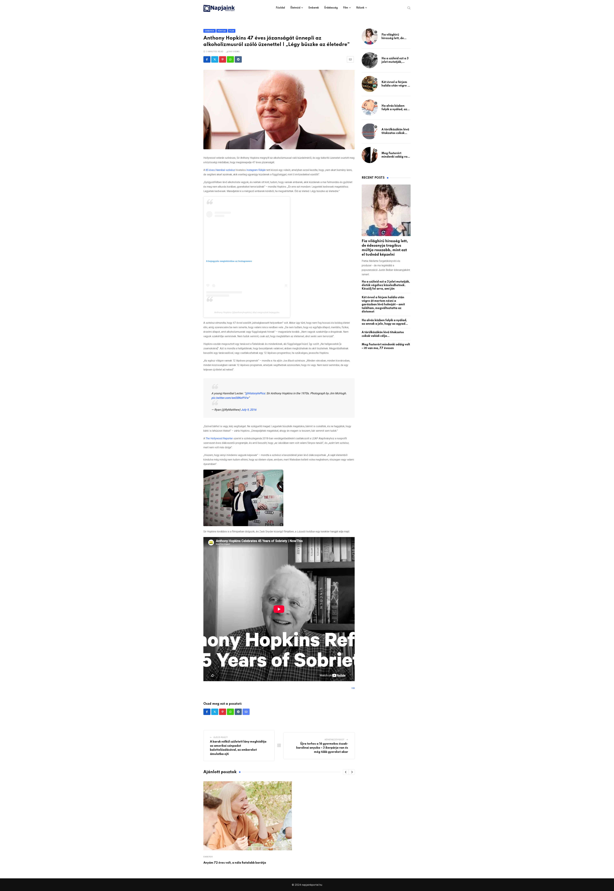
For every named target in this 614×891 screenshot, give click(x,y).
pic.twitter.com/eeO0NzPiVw (229, 397)
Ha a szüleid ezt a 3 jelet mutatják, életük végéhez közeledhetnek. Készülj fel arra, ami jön (386, 285)
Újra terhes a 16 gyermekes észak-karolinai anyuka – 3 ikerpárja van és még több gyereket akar (322, 747)
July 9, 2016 (248, 409)
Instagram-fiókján (256, 170)
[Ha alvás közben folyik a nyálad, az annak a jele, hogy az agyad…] (370, 108)
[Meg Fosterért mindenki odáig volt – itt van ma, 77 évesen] (370, 155)
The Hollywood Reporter (219, 438)
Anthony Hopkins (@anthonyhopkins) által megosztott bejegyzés (246, 312)
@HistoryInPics (255, 393)
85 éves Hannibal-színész (220, 170)
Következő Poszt (334, 740)
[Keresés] (409, 8)
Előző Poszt (221, 737)
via (353, 688)
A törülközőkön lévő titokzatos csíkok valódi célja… (395, 133)
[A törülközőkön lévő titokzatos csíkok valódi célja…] (370, 131)
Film (345, 8)
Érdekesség (331, 8)
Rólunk (360, 8)
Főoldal (280, 8)
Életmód (295, 8)
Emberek (313, 8)
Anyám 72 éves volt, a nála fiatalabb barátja (234, 862)
